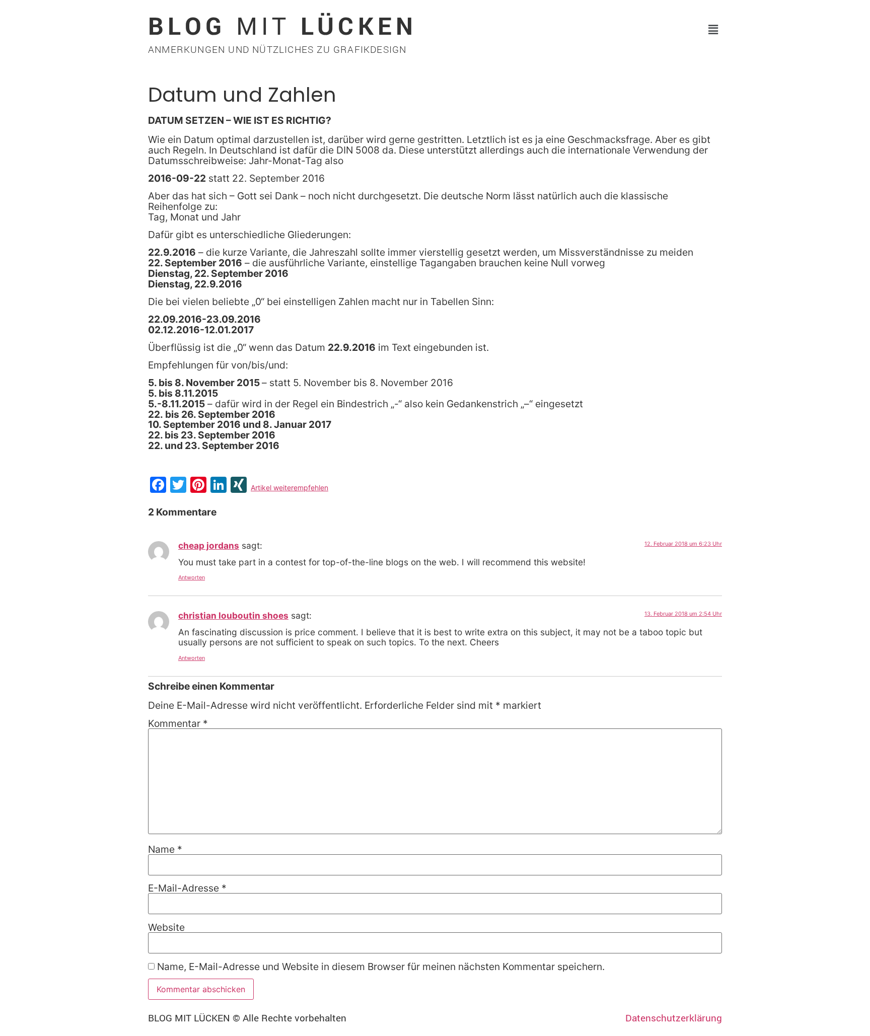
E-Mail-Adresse (187, 888)
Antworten (191, 577)
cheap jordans (208, 545)
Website (166, 927)
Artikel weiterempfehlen (289, 487)
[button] (713, 29)
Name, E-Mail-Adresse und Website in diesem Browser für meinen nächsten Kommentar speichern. (381, 967)
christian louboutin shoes (233, 615)
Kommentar (178, 723)
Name (165, 849)
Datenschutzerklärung (673, 1017)
